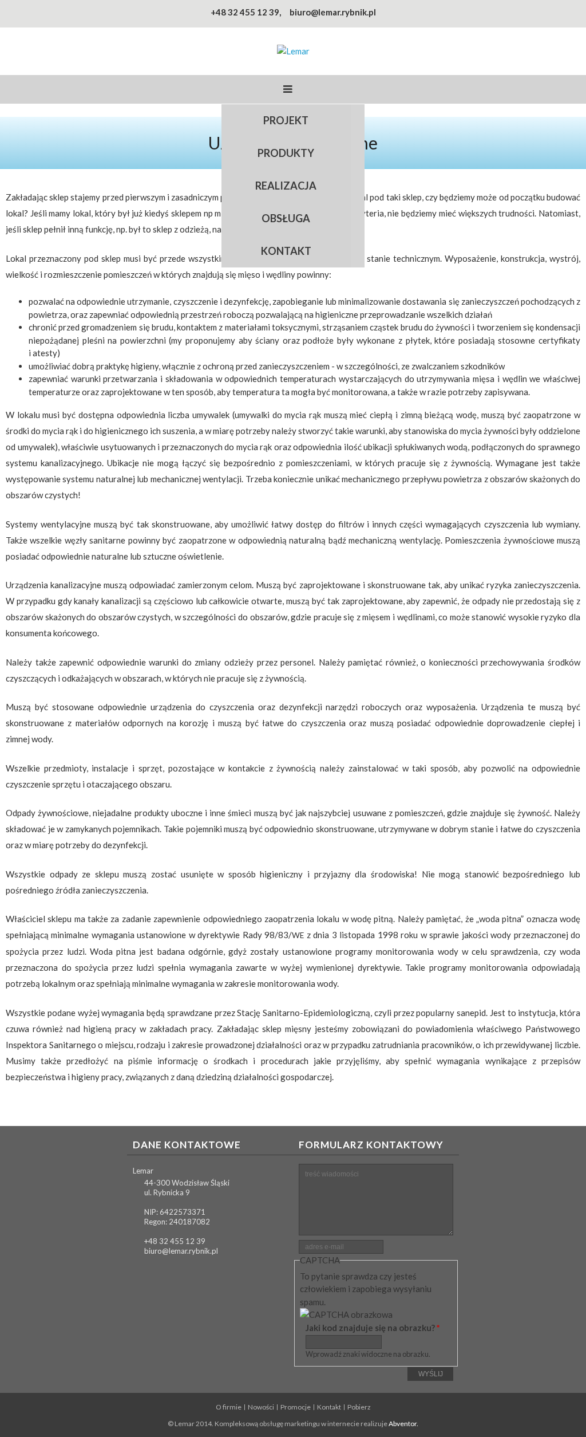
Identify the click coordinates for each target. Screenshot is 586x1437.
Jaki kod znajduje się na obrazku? (373, 1327)
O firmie (228, 1407)
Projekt (285, 120)
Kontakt (286, 251)
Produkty (286, 153)
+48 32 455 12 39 (174, 1241)
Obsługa (286, 218)
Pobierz (359, 1407)
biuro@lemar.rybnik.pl (333, 12)
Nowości (261, 1407)
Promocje (295, 1407)
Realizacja (285, 185)
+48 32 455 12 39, (246, 12)
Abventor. (403, 1423)
